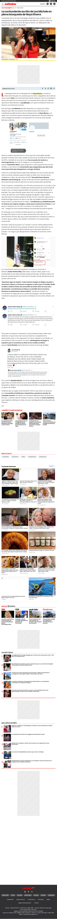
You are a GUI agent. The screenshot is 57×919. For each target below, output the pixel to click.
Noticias (19, 895)
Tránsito (36, 903)
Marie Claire (28, 895)
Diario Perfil (5, 895)
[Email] (54, 89)
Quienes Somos (20, 899)
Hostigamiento (32, 456)
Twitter (23, 456)
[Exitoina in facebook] (51, 4)
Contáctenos (31, 899)
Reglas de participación (24, 903)
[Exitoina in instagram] (47, 4)
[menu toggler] (2, 4)
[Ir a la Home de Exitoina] (11, 4)
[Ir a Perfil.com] (52, 1)
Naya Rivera (15, 456)
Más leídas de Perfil (9, 723)
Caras (12, 895)
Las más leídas (7, 653)
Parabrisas (51, 895)
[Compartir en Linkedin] (51, 88)
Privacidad (41, 899)
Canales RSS (10, 899)
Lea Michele (5, 456)
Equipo (48, 899)
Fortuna (36, 895)
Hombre (43, 895)
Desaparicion (42, 456)
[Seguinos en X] (54, 4)
